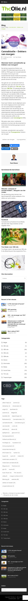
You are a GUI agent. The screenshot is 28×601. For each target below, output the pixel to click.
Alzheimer (6, 406)
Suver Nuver (6, 473)
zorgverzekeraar (8, 486)
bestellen (6, 416)
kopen (5, 456)
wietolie (15, 479)
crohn (14, 426)
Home (2, 27)
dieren (14, 429)
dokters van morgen (8, 139)
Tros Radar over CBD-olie (9, 247)
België (5, 342)
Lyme (12, 456)
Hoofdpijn (6, 443)
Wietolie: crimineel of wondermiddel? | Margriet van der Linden (13, 190)
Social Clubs (6, 370)
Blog (7, 27)
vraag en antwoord (16, 476)
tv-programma (21, 139)
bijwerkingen (16, 416)
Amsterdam (17, 406)
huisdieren (17, 443)
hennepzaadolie (8, 436)
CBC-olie (5, 346)
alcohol (16, 403)
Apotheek (13, 409)
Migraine (5, 466)
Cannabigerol (18, 118)
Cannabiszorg (20, 423)
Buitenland (6, 419)
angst (5, 409)
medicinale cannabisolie (10, 463)
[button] (4, 2)
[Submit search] (25, 278)
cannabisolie (7, 423)
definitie (5, 429)
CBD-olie (9, 88)
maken (20, 456)
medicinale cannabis (9, 459)
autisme (5, 413)
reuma (11, 469)
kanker (17, 453)
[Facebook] (14, 209)
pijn (4, 469)
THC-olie (18, 86)
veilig (4, 476)
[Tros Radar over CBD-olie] (14, 236)
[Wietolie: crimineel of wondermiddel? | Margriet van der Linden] (14, 179)
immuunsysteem (8, 446)
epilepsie (5, 433)
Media (5, 58)
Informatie (6, 363)
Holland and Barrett (9, 439)
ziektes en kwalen (8, 483)
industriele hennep (8, 449)
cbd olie (5, 426)
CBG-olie (5, 353)
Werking (5, 479)
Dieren (5, 360)
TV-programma (15, 132)
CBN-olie (5, 356)
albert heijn (6, 403)
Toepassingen (7, 377)
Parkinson (16, 466)
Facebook (4, 220)
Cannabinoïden (18, 419)
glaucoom (16, 433)
